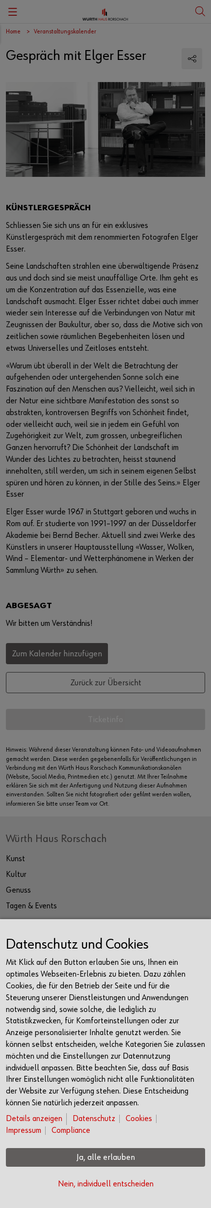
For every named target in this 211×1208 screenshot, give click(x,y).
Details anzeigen (34, 1119)
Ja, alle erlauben (106, 1157)
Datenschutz (94, 1119)
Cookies (139, 1119)
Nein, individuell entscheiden (106, 1184)
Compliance (71, 1130)
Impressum (23, 1130)
